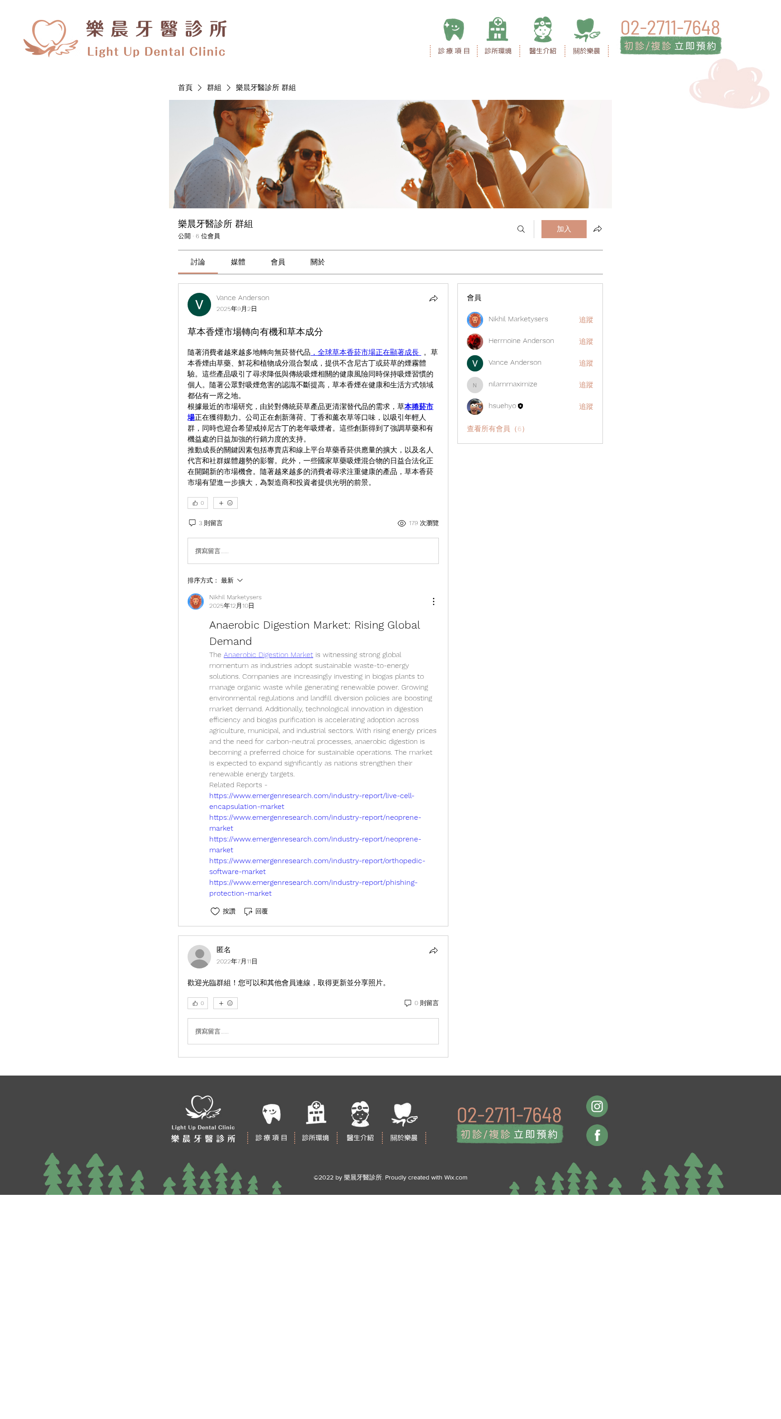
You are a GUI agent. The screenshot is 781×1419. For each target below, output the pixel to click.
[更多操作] (433, 601)
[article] (313, 604)
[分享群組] (597, 228)
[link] (198, 262)
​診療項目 (455, 51)
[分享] (433, 298)
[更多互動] (225, 503)
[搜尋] (521, 229)
